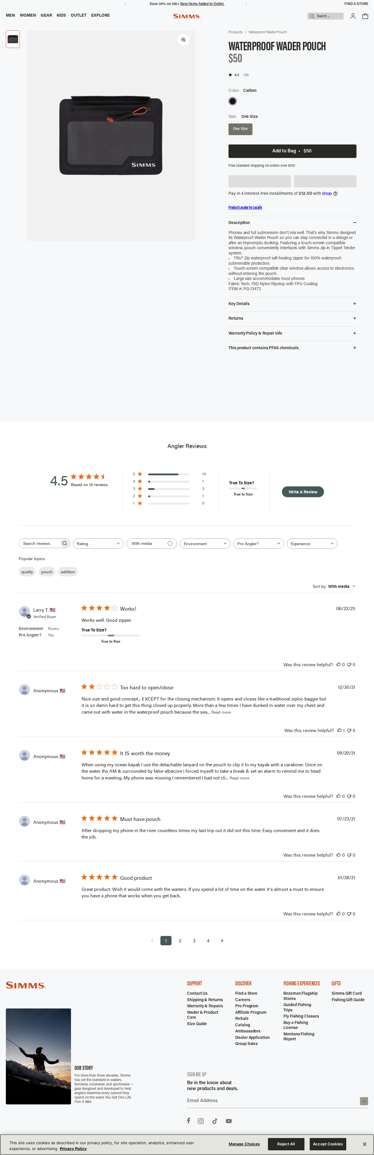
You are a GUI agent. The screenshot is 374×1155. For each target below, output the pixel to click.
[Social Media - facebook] (188, 1120)
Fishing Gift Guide (348, 1000)
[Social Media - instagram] (200, 1120)
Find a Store (356, 4)
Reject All (286, 1144)
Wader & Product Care (202, 1015)
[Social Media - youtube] (228, 1120)
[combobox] (98, 543)
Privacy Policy (73, 1148)
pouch (47, 571)
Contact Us (197, 994)
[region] (187, 1144)
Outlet (78, 16)
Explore (100, 16)
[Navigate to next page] (222, 940)
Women (28, 16)
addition (68, 571)
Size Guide (197, 1024)
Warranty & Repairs (205, 1006)
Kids (61, 16)
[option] (232, 101)
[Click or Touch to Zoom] (183, 40)
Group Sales (246, 1044)
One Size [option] (240, 129)
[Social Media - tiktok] (214, 1120)
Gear (46, 16)
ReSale (242, 1019)
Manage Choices (244, 1144)
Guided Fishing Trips (297, 1008)
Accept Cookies (328, 1144)
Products (235, 32)
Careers (242, 1000)
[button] (259, 181)
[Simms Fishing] (187, 16)
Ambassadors (247, 1032)
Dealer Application (252, 1038)
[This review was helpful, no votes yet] (339, 664)
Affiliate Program (250, 1013)
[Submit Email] (364, 1101)
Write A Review (303, 492)
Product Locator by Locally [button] (245, 208)
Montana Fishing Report (298, 1037)
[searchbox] (39, 543)
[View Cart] (365, 16)
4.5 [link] (236, 75)
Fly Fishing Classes (301, 1017)
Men (10, 16)
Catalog (242, 1025)
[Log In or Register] (353, 16)
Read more (221, 712)
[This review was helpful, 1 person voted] (339, 730)
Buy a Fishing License (295, 1025)
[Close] (364, 1144)
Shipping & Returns (205, 1000)
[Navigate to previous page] (151, 940)
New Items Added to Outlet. (202, 4)
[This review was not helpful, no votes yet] (349, 664)
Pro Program (246, 1006)
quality (27, 571)
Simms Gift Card (347, 994)
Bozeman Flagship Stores (300, 996)
